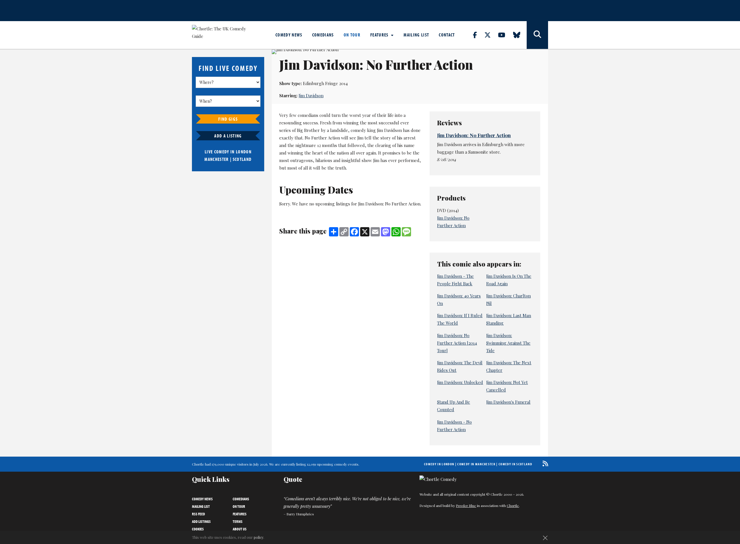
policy (258, 537)
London (243, 152)
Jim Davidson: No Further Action (474, 135)
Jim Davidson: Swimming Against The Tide (508, 342)
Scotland (242, 159)
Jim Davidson (311, 95)
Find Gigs (228, 119)
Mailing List (416, 35)
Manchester (216, 159)
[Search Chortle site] (537, 35)
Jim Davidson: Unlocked (460, 382)
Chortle (513, 505)
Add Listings (201, 521)
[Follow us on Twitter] (491, 35)
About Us (240, 529)
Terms (238, 521)
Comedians (323, 35)
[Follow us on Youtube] (505, 35)
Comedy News (288, 35)
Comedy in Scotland (515, 464)
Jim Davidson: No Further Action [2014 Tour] (457, 342)
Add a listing (228, 136)
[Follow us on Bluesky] (520, 35)
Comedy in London (439, 464)
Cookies (198, 529)
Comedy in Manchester (476, 464)
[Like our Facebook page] (478, 35)
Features (380, 35)
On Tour (352, 35)
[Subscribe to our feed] (544, 463)
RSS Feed (198, 514)
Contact (447, 35)
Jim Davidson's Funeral (508, 402)
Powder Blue (466, 505)
